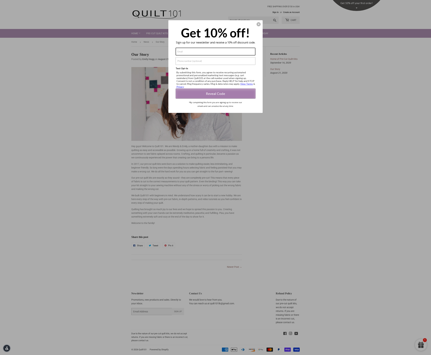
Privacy (180, 86)
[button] (7, 348)
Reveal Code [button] (215, 93)
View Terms (246, 83)
